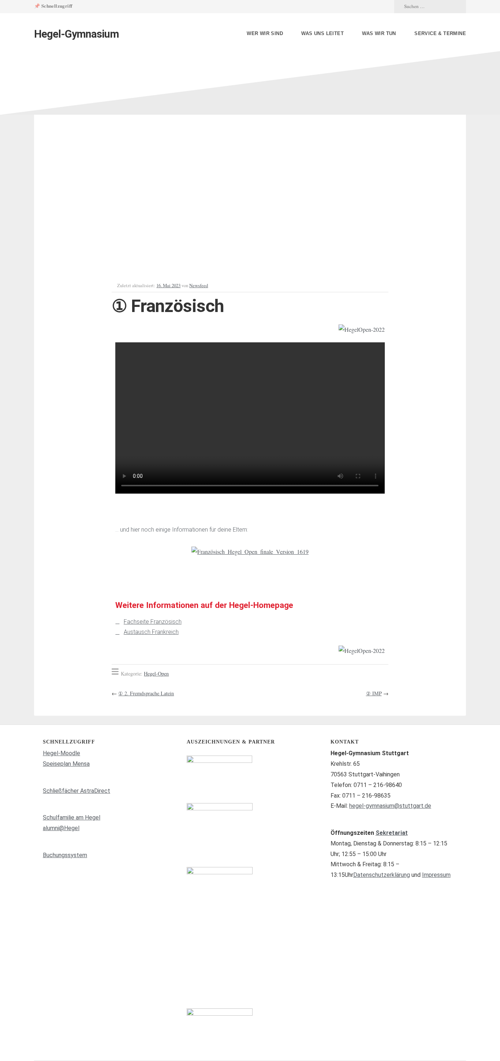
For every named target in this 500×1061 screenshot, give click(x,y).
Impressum (436, 874)
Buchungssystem (65, 855)
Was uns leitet (322, 33)
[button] (122, 551)
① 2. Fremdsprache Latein (146, 693)
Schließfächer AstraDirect (76, 790)
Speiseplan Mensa (66, 763)
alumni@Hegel (61, 828)
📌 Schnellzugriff (53, 5)
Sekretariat (392, 832)
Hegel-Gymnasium (76, 34)
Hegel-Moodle (61, 753)
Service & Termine (440, 33)
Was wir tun (379, 33)
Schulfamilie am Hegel (71, 817)
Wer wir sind (265, 33)
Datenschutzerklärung (381, 874)
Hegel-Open (156, 673)
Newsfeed (198, 285)
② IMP (374, 693)
